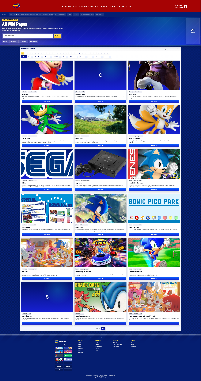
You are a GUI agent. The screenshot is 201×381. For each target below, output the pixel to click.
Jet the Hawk (26, 138)
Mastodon (59, 366)
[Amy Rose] (47, 75)
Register (69, 14)
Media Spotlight (116, 346)
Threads (68, 362)
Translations (80, 352)
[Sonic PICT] (47, 252)
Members (97, 348)
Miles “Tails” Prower (134, 138)
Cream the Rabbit (80, 94)
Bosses (91, 56)
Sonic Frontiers (79, 227)
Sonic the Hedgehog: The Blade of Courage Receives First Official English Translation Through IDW (31, 14)
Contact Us (76, 14)
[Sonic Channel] (47, 208)
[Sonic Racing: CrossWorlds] (100, 252)
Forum (96, 342)
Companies (99, 56)
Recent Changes (23, 41)
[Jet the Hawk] (47, 119)
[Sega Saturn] (100, 164)
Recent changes (99, 14)
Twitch (68, 369)
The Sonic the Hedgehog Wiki (87, 14)
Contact (132, 344)
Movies (79, 344)
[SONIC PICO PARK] (154, 208)
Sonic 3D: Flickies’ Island (136, 183)
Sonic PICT (25, 271)
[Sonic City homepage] (16, 6)
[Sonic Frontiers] (100, 208)
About (132, 342)
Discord (97, 344)
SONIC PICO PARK (134, 227)
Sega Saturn (78, 183)
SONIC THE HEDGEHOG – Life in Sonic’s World (142, 316)
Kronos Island (79, 138)
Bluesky (59, 362)
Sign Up (181, 7)
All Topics (24, 56)
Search (57, 35)
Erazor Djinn (132, 94)
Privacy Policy (133, 346)
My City (96, 350)
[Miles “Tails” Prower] (154, 119)
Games (30, 56)
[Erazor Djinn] (154, 75)
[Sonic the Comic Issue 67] (100, 297)
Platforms (83, 56)
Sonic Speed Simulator (135, 271)
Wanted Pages (33, 41)
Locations (107, 56)
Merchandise (80, 348)
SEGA (24, 183)
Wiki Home (5, 41)
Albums (65, 56)
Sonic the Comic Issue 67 (82, 316)
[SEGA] (47, 164)
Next (103, 328)
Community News (98, 346)
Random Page (14, 41)
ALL (22, 53)
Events (79, 350)
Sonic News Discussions (60, 14)
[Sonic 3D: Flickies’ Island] (154, 164)
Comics (79, 346)
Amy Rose (25, 94)
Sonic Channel (26, 227)
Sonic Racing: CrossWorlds (83, 271)
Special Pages (38, 56)
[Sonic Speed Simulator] (154, 252)
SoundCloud (59, 369)
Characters (48, 56)
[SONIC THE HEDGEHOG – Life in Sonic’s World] (154, 297)
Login (176, 7)
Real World (57, 56)
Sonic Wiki (115, 342)
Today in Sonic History (117, 344)
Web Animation (74, 56)
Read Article (47, 101)
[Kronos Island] (100, 119)
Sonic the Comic (27, 316)
